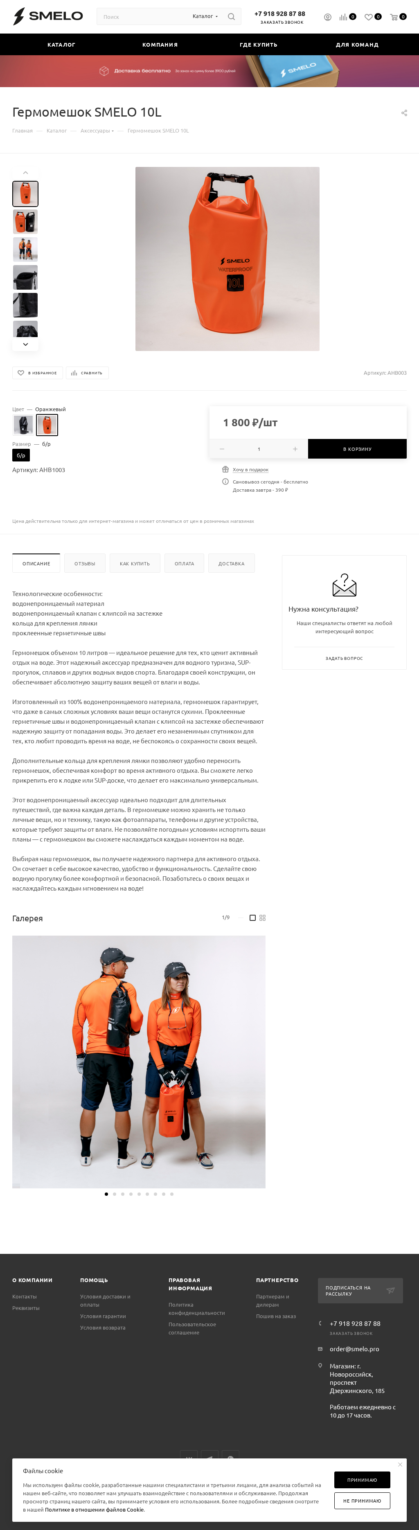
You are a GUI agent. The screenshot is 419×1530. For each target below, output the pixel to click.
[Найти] (231, 16)
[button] (106, 1194)
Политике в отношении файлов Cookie (94, 1509)
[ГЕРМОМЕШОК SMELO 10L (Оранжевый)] (227, 259)
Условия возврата (103, 1327)
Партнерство (277, 1279)
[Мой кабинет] (327, 18)
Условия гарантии (103, 1315)
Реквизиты (26, 1307)
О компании (32, 1279)
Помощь (94, 1279)
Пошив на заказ (276, 1315)
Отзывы (84, 563)
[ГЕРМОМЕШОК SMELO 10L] (139, 1062)
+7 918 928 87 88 (280, 13)
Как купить (135, 563)
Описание (36, 563)
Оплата (184, 563)
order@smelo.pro (354, 1348)
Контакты (24, 1296)
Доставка (231, 563)
